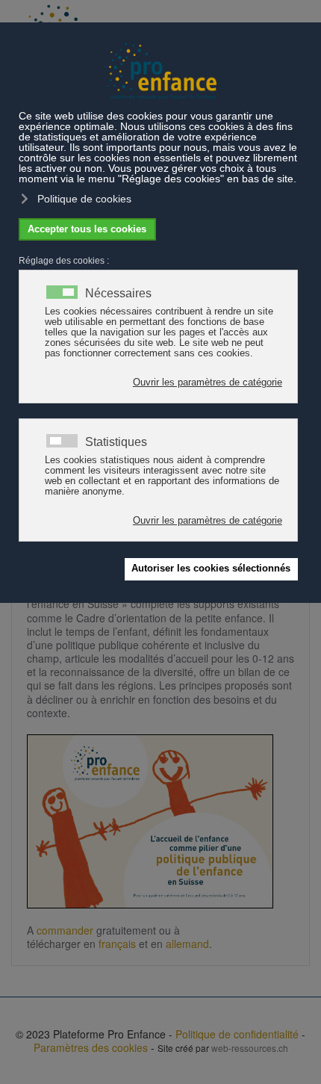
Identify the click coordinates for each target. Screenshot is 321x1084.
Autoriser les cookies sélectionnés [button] (210, 568)
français (117, 943)
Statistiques (116, 442)
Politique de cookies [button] (84, 199)
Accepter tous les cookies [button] (87, 229)
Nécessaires (118, 293)
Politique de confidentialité (237, 1033)
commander (65, 930)
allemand (187, 943)
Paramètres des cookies (91, 1047)
